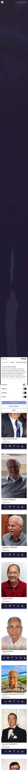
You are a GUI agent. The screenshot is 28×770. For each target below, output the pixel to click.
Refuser (14, 410)
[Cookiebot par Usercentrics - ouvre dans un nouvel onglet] (21, 359)
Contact (16, 2)
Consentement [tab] (4, 362)
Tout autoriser (14, 402)
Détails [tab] (12, 362)
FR (23, 2)
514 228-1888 (21, 2)
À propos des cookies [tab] (21, 362)
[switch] (25, 389)
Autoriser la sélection (14, 406)
